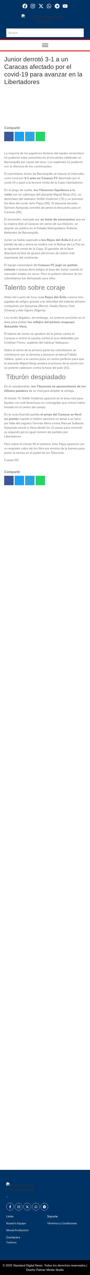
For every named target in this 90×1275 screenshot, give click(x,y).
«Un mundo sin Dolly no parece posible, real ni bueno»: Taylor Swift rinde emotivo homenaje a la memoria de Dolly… (44, 581)
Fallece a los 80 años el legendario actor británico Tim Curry (43, 627)
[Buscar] (80, 32)
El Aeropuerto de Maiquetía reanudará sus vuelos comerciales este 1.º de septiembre (40, 508)
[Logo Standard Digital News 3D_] (45, 19)
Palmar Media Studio (50, 1269)
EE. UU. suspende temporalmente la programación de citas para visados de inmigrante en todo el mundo (43, 654)
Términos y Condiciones (62, 1223)
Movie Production (17, 1230)
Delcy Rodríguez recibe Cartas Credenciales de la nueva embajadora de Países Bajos (40, 605)
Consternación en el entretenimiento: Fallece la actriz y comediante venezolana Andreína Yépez (44, 552)
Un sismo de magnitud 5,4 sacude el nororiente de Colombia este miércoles (40, 530)
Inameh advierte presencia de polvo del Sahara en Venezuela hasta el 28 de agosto (44, 1156)
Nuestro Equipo (16, 1223)
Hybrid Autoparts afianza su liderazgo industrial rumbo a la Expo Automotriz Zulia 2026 (44, 676)
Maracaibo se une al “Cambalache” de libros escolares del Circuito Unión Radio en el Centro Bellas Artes (44, 702)
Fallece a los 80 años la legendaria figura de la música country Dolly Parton (45, 1032)
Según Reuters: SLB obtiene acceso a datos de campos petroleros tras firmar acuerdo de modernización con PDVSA (43, 1061)
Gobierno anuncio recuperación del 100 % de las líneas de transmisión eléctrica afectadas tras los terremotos (44, 1093)
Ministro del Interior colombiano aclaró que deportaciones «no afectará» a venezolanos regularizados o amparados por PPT (43, 1127)
